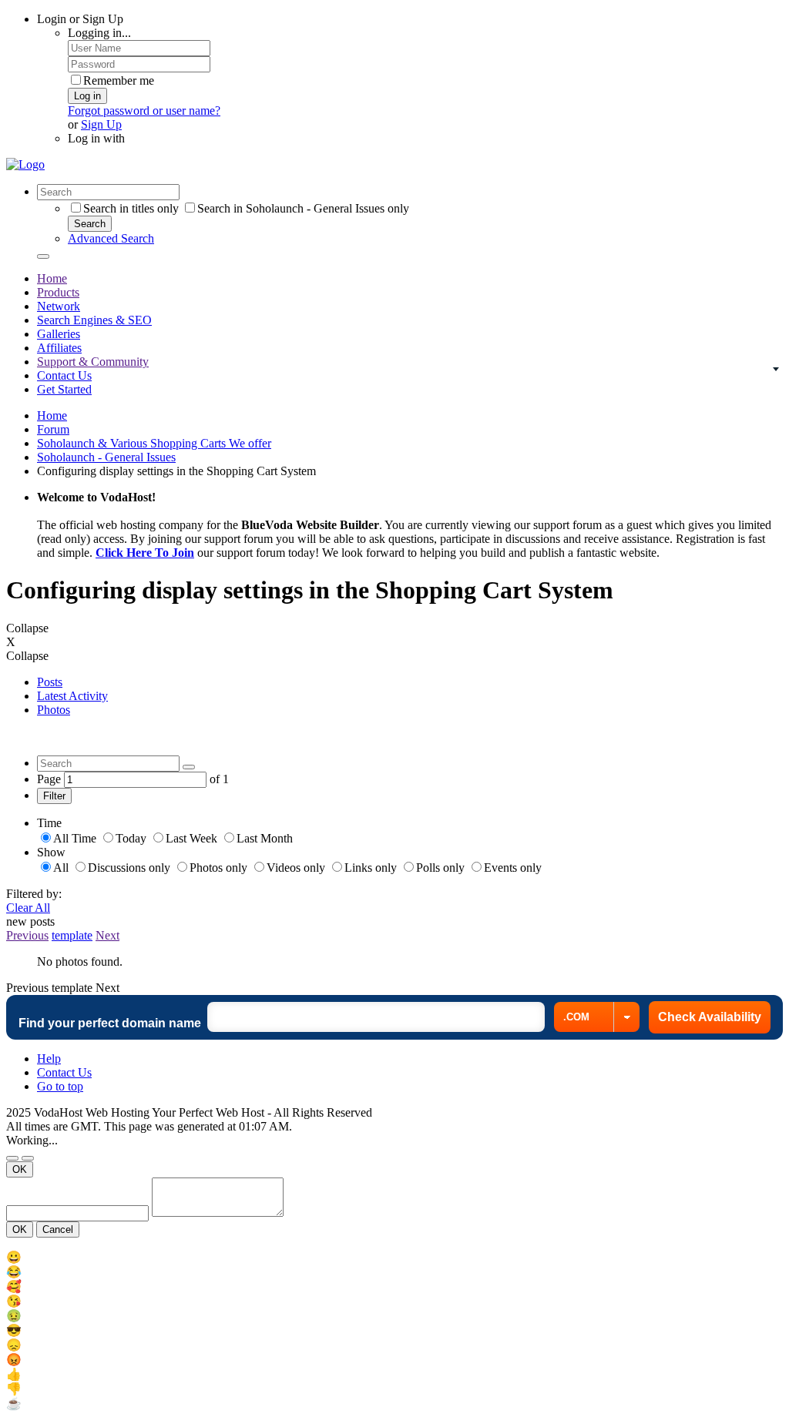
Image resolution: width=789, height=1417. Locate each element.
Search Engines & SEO (94, 320)
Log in (87, 96)
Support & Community (93, 361)
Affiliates (59, 347)
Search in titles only (131, 208)
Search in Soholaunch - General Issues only (303, 208)
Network (58, 306)
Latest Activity (72, 695)
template (72, 935)
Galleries (58, 333)
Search (90, 223)
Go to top (60, 1086)
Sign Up (101, 124)
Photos (53, 709)
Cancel (57, 1229)
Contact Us (64, 375)
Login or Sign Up (80, 18)
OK (19, 1169)
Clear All (28, 907)
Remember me (118, 80)
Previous (27, 935)
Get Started (64, 389)
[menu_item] (394, 1257)
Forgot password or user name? (144, 110)
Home (52, 278)
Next (107, 935)
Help (49, 1058)
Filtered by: (34, 893)
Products (58, 292)
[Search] (43, 256)
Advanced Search (111, 238)
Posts (49, 681)
